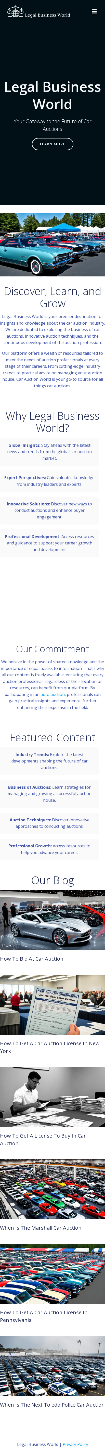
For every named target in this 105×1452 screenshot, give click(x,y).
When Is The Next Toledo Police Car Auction (52, 1404)
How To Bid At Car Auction (31, 958)
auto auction (53, 694)
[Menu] (94, 11)
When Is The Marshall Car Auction (41, 1227)
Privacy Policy (75, 1444)
